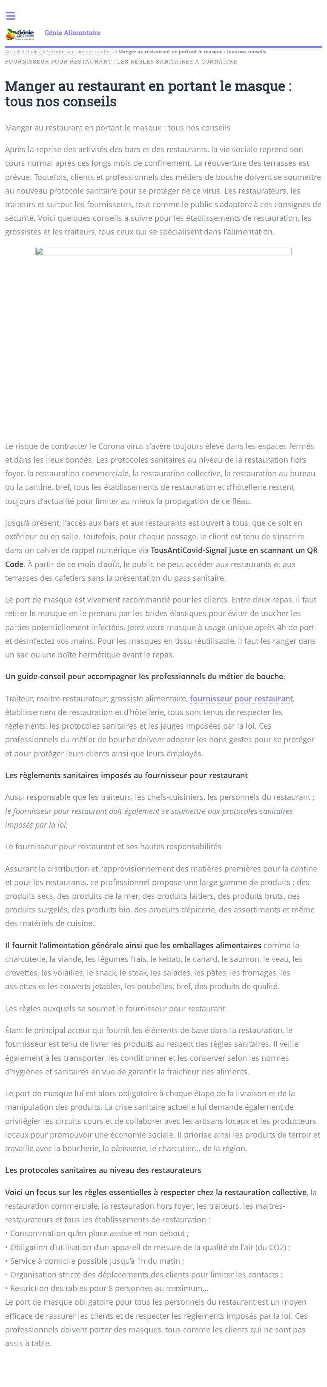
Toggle (15, 16)
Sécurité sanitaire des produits (80, 52)
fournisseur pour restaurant (241, 698)
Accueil (12, 52)
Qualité (34, 52)
